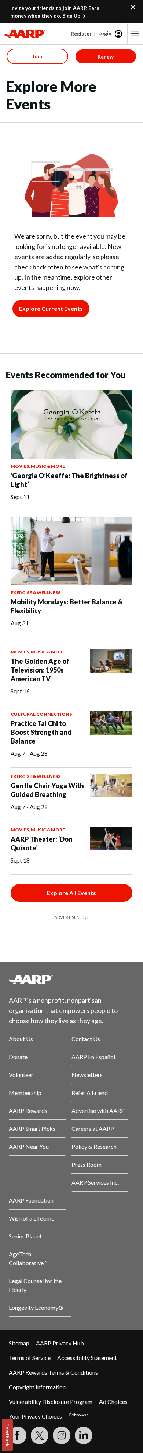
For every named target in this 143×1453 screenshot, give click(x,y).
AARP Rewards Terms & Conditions (53, 1372)
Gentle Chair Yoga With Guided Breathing (47, 790)
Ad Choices (113, 1401)
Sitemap (19, 1343)
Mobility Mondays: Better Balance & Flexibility (67, 606)
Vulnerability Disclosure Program (50, 1401)
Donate (18, 1056)
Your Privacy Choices (35, 1416)
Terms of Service (30, 1357)
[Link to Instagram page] (61, 1435)
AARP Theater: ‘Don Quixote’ (42, 843)
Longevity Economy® (36, 1307)
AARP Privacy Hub (60, 1343)
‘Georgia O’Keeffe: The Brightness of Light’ (69, 480)
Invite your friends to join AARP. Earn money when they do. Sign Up (54, 12)
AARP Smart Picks (32, 1128)
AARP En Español (93, 1056)
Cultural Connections (41, 714)
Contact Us (86, 1038)
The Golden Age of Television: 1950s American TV (40, 670)
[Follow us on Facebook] (17, 1435)
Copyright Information (37, 1386)
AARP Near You (29, 1146)
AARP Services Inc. (95, 1182)
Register (81, 33)
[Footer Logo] (71, 979)
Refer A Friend (90, 1092)
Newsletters (87, 1074)
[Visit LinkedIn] (83, 1435)
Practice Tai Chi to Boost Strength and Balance (41, 732)
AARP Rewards (28, 1110)
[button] (135, 34)
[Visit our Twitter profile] (39, 1435)
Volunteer (21, 1074)
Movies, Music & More (38, 466)
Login (104, 33)
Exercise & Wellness (35, 592)
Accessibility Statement (87, 1357)
